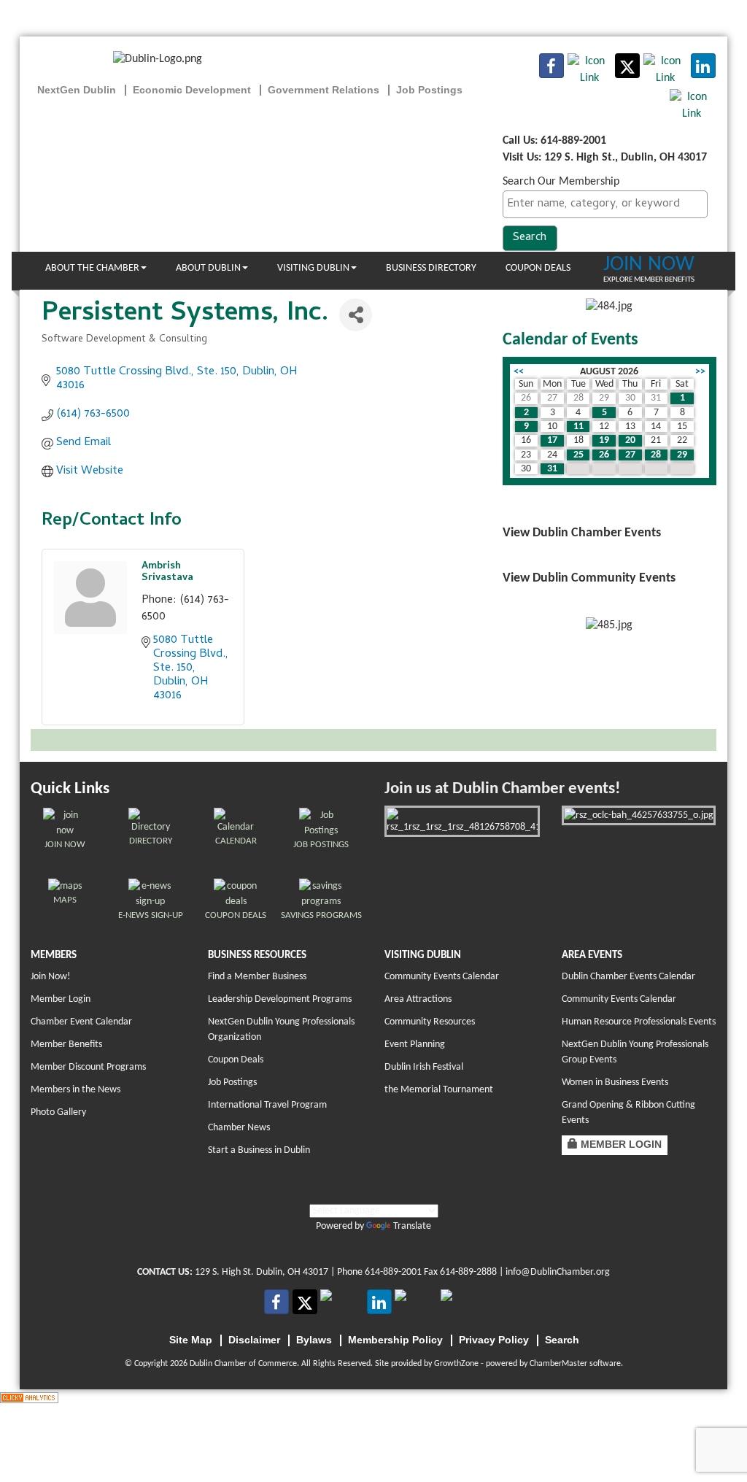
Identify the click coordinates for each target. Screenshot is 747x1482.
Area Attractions (418, 999)
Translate (412, 1226)
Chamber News (239, 1127)
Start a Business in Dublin (259, 1150)
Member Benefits (66, 1044)
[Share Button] (355, 314)
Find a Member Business (257, 976)
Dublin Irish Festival (423, 1067)
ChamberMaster (558, 1363)
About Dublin (208, 268)
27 (630, 454)
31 (552, 468)
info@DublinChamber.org (558, 1272)
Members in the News (75, 1089)
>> (700, 371)
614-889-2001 (393, 1272)
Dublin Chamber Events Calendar (628, 976)
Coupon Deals (538, 268)
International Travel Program (267, 1105)
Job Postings (232, 1082)
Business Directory (431, 268)
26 (604, 454)
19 (604, 440)
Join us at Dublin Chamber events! (502, 789)
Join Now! (51, 976)
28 (656, 454)
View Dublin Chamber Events (582, 533)
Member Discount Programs (88, 1067)
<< (519, 371)
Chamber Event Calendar (81, 1021)
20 (630, 440)
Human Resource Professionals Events (639, 1021)
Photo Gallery (58, 1112)
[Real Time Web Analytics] (29, 1397)
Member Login (60, 999)
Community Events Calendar (441, 976)
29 (682, 454)
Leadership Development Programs (280, 999)
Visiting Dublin (313, 268)
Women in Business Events (615, 1082)
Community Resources (429, 1021)
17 (552, 440)
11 (578, 426)
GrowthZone (456, 1363)
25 (578, 454)
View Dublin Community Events (589, 578)
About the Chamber (92, 268)
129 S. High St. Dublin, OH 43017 (261, 1272)
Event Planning (414, 1044)
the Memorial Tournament (438, 1089)
